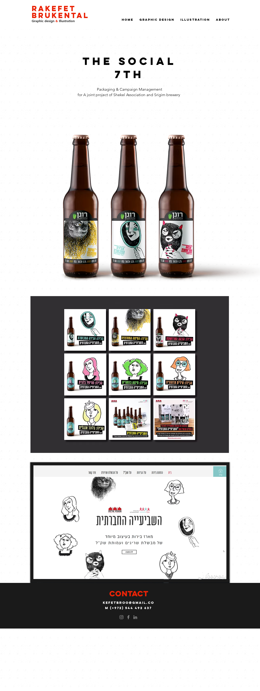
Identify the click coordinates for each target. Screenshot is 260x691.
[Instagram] (121, 617)
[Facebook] (128, 617)
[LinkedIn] (135, 617)
